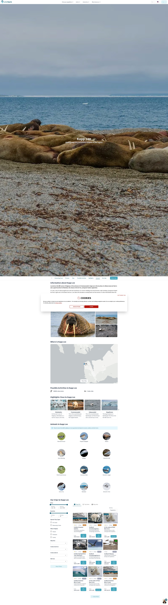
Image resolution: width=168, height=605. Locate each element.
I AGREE (91, 306)
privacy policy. (58, 303)
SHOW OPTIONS (76, 306)
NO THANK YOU (122, 295)
